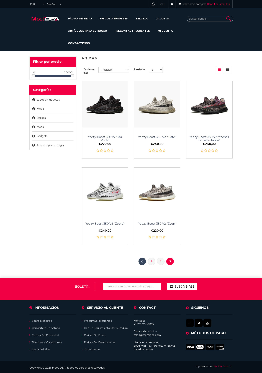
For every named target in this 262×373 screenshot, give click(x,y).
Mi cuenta (165, 30)
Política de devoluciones (99, 342)
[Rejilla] (220, 70)
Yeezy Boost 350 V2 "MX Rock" (105, 139)
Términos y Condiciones (47, 342)
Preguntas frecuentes (132, 30)
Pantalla (139, 69)
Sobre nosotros (42, 320)
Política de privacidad (45, 335)
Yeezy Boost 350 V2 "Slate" (157, 137)
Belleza (142, 18)
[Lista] (228, 70)
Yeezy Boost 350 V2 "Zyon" (157, 223)
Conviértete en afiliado (46, 327)
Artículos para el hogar (87, 30)
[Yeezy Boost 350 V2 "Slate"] (157, 104)
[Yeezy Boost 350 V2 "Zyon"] (157, 191)
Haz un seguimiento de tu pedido (106, 327)
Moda (40, 108)
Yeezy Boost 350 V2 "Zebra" (104, 223)
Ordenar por (89, 71)
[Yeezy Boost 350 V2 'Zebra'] (105, 191)
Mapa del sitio (41, 349)
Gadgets (162, 18)
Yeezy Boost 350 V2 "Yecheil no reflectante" (209, 139)
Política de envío (94, 335)
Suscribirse (184, 286)
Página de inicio (80, 18)
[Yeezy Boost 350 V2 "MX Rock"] (105, 104)
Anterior (142, 261)
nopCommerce (223, 366)
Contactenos (79, 43)
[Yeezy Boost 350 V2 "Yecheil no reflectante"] (209, 104)
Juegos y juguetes (114, 18)
